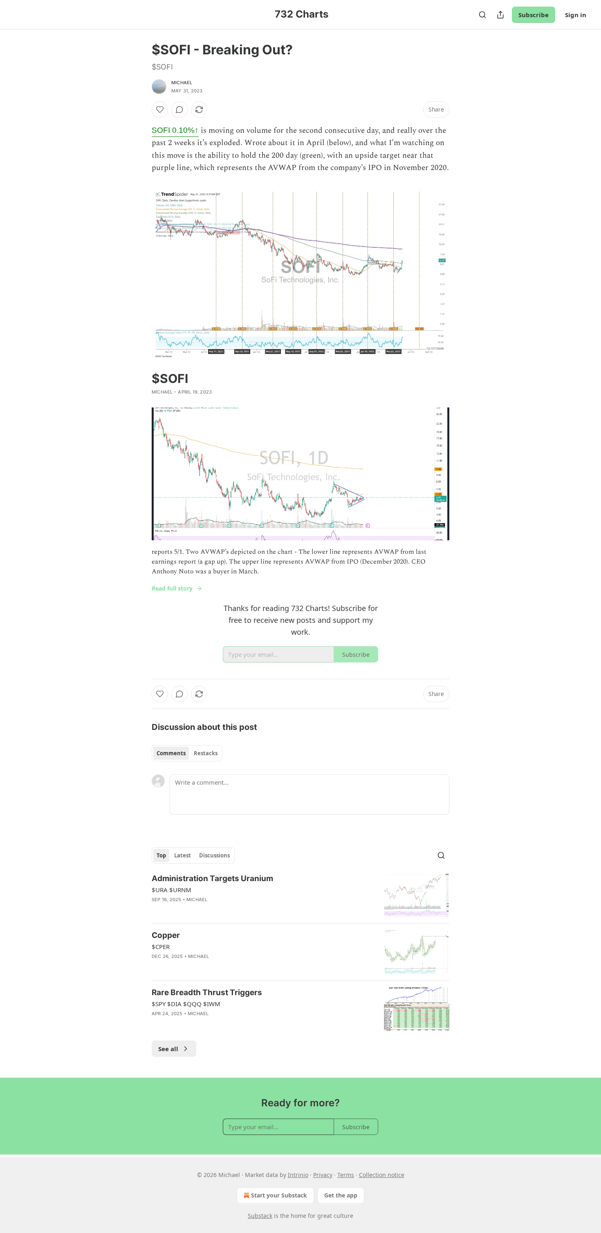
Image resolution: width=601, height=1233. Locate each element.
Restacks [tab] (206, 753)
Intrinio (298, 1175)
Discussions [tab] (214, 855)
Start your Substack (279, 1195)
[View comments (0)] (179, 109)
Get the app (340, 1195)
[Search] (482, 15)
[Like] (160, 109)
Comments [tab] (171, 753)
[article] (300, 895)
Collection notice (381, 1175)
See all (168, 1049)
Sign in (575, 15)
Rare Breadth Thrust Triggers (207, 992)
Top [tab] (161, 855)
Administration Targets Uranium (212, 878)
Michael (181, 82)
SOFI (175, 130)
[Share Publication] (500, 15)
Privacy (322, 1175)
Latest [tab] (182, 855)
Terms (345, 1175)
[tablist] (187, 753)
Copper (166, 935)
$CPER (161, 946)
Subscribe (533, 15)
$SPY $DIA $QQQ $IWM (186, 1004)
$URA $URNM (171, 890)
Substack (260, 1216)
